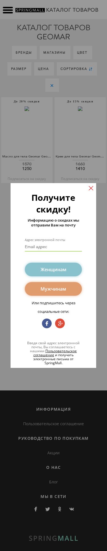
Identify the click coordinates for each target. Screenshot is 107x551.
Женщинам (53, 269)
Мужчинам (53, 289)
